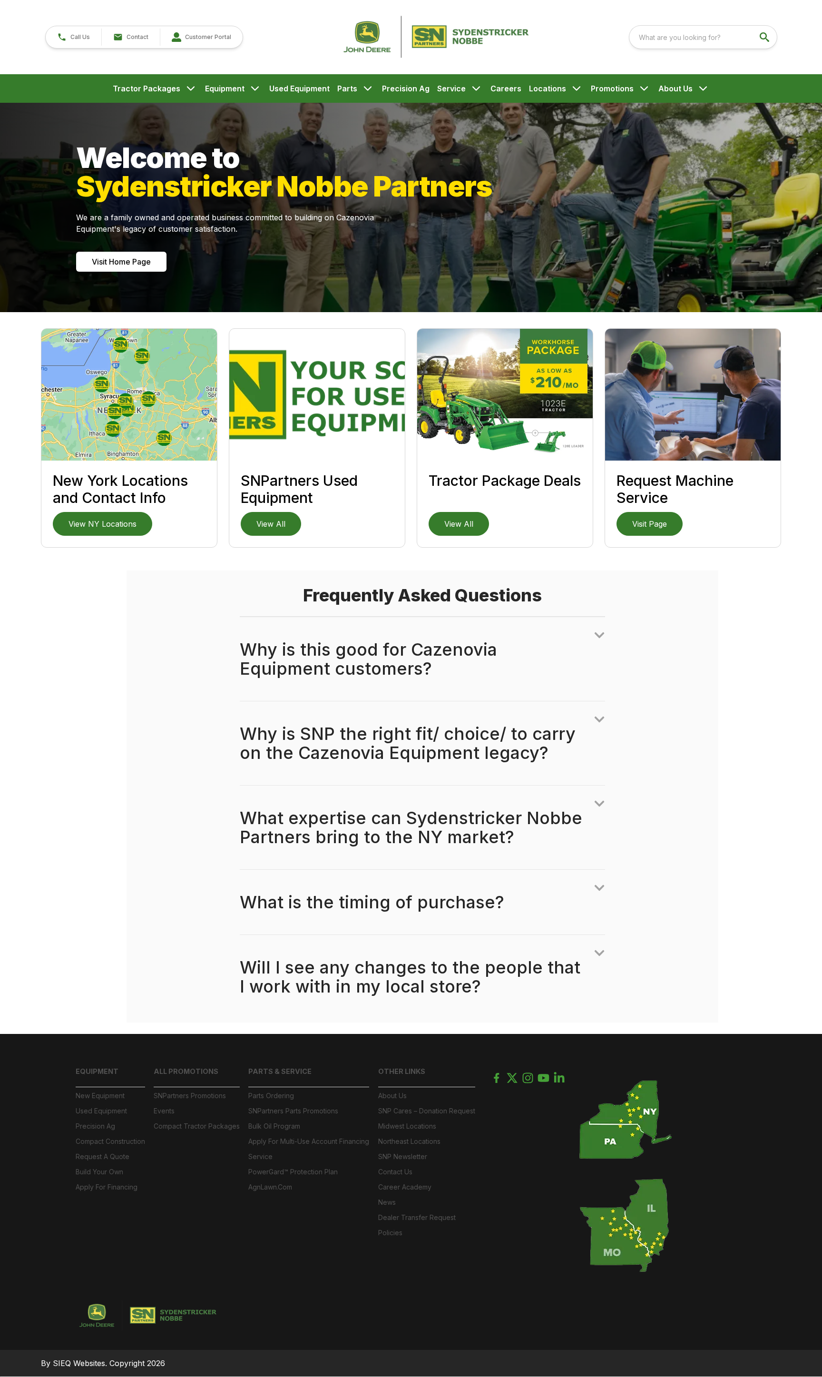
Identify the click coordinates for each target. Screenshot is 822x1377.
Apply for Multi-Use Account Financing (308, 1141)
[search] (765, 37)
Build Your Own (99, 1172)
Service (451, 88)
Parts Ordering (271, 1096)
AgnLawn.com (270, 1187)
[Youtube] (543, 1078)
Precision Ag (406, 88)
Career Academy (404, 1187)
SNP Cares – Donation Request (426, 1111)
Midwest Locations (407, 1126)
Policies (390, 1233)
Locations (547, 88)
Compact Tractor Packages (197, 1126)
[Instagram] (528, 1078)
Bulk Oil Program (274, 1126)
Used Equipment (299, 88)
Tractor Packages (146, 88)
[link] (201, 37)
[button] (73, 37)
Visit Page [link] (649, 524)
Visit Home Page (121, 261)
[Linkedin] (559, 1078)
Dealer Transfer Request (417, 1217)
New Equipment (100, 1096)
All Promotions (186, 1071)
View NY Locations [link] (102, 524)
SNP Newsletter (402, 1156)
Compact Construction (110, 1141)
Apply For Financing (106, 1187)
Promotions (612, 88)
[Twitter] (512, 1078)
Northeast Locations (409, 1141)
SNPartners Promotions (190, 1096)
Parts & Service (280, 1071)
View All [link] (270, 524)
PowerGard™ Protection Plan (293, 1172)
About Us (675, 88)
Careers (505, 88)
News (387, 1202)
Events (164, 1111)
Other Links (401, 1071)
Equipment (225, 88)
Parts (347, 88)
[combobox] (703, 37)
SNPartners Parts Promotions (293, 1111)
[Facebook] (496, 1078)
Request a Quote (102, 1156)
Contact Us (395, 1172)
